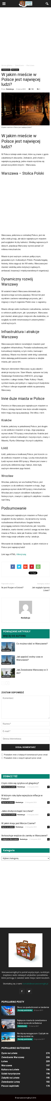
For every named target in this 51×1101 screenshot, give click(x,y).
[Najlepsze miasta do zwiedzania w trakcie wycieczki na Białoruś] (8, 1023)
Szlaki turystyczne (10, 1073)
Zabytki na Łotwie (10, 1077)
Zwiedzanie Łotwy (10, 1082)
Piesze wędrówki (10, 1086)
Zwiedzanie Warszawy (12, 1057)
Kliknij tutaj (21, 554)
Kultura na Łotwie (9, 787)
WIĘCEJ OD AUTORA (14, 635)
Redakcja (10, 89)
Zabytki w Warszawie (10, 839)
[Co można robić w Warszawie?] (8, 647)
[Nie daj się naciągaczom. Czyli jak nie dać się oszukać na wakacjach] (8, 1037)
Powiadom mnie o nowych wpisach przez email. (23, 758)
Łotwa (4, 1061)
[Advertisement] (25, 35)
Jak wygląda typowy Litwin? (41, 589)
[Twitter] (29, 991)
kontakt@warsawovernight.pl (35, 983)
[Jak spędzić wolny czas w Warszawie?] (8, 660)
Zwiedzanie (6, 70)
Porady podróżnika (25, 1010)
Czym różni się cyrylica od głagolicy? (20, 783)
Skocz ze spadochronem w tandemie (33, 1007)
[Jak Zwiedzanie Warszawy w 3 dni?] (8, 673)
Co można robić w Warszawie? (32, 643)
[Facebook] (22, 991)
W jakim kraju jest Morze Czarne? (18, 823)
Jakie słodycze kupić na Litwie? (17, 811)
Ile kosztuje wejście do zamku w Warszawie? (24, 835)
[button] (47, 3)
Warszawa (15, 70)
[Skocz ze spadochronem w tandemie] (8, 1010)
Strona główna (6, 65)
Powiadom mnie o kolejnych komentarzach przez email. (26, 755)
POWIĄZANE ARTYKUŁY (16, 631)
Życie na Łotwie (8, 802)
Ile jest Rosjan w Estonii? (12, 587)
